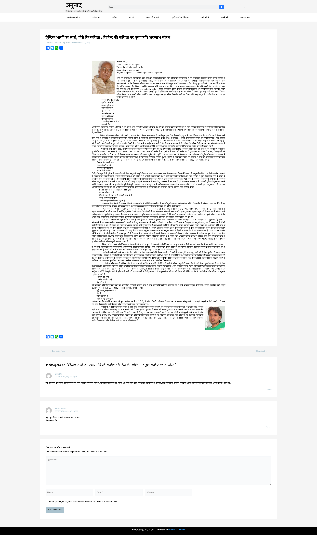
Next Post (261, 351)
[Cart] (244, 7)
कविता (114, 17)
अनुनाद (74, 6)
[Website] (168, 493)
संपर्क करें (224, 17)
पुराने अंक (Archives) (180, 17)
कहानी (131, 17)
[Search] (221, 7)
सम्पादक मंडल (245, 17)
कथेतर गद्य (96, 17)
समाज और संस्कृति (152, 17)
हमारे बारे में (204, 17)
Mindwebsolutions (176, 530)
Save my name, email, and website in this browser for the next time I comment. (83, 502)
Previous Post (57, 351)
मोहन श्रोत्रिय (58, 374)
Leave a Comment (54, 43)
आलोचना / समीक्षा (73, 17)
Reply (268, 390)
